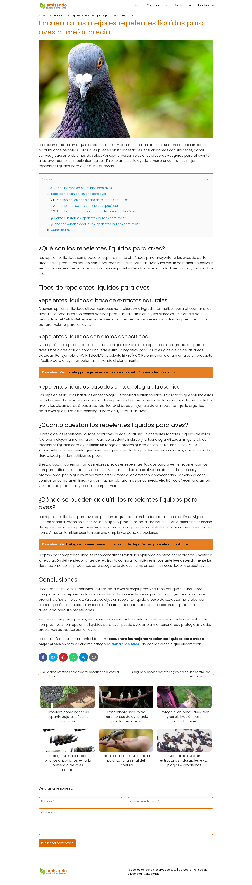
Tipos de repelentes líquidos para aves (79, 194)
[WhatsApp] (73, 657)
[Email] (93, 657)
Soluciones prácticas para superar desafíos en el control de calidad (80, 674)
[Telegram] (83, 657)
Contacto (185, 870)
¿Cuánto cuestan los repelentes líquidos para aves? (88, 218)
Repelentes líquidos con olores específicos (88, 206)
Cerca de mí (155, 5)
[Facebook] (43, 657)
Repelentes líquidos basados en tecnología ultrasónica (97, 211)
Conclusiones (60, 230)
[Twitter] (53, 657)
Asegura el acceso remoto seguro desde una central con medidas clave (171, 674)
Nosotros (203, 5)
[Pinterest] (63, 657)
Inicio (136, 5)
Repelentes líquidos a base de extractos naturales (92, 200)
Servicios (180, 5)
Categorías (151, 874)
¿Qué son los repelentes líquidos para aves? (81, 188)
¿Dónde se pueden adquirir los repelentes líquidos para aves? (95, 224)
